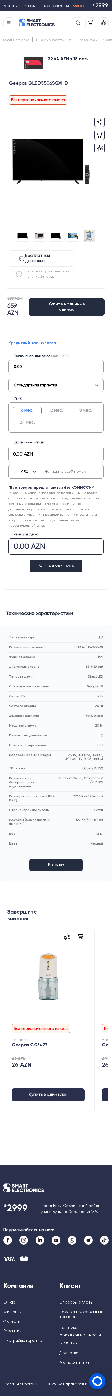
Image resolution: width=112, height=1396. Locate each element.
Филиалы (11, 1321)
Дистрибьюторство (22, 1341)
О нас (9, 1302)
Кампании (12, 6)
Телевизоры (87, 40)
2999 (100, 6)
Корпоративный (56, 6)
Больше (56, 865)
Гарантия (12, 1331)
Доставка (69, 1353)
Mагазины (32, 6)
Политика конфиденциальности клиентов (80, 1335)
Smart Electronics (16, 40)
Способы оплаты (76, 1302)
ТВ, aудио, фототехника (54, 40)
